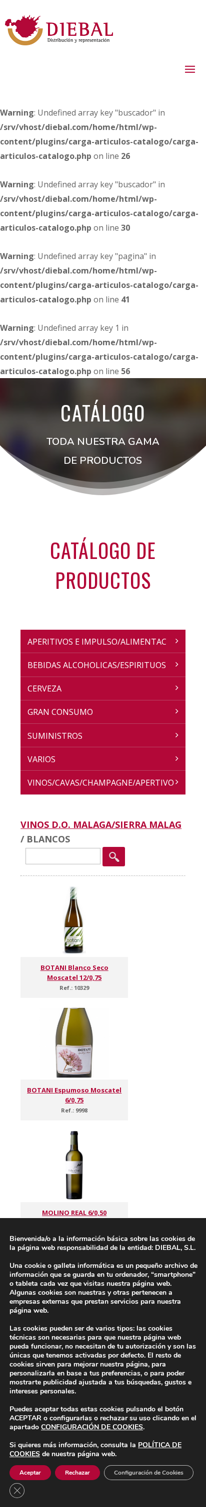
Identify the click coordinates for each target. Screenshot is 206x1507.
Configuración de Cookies (149, 1473)
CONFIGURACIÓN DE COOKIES (92, 1427)
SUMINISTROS (55, 735)
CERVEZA (45, 688)
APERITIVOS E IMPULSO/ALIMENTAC (97, 641)
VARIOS (42, 759)
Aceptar (30, 1473)
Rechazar (77, 1473)
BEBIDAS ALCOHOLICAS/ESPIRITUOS (97, 665)
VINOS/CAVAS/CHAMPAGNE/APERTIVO (101, 782)
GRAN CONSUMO (60, 711)
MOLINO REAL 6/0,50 (74, 1212)
